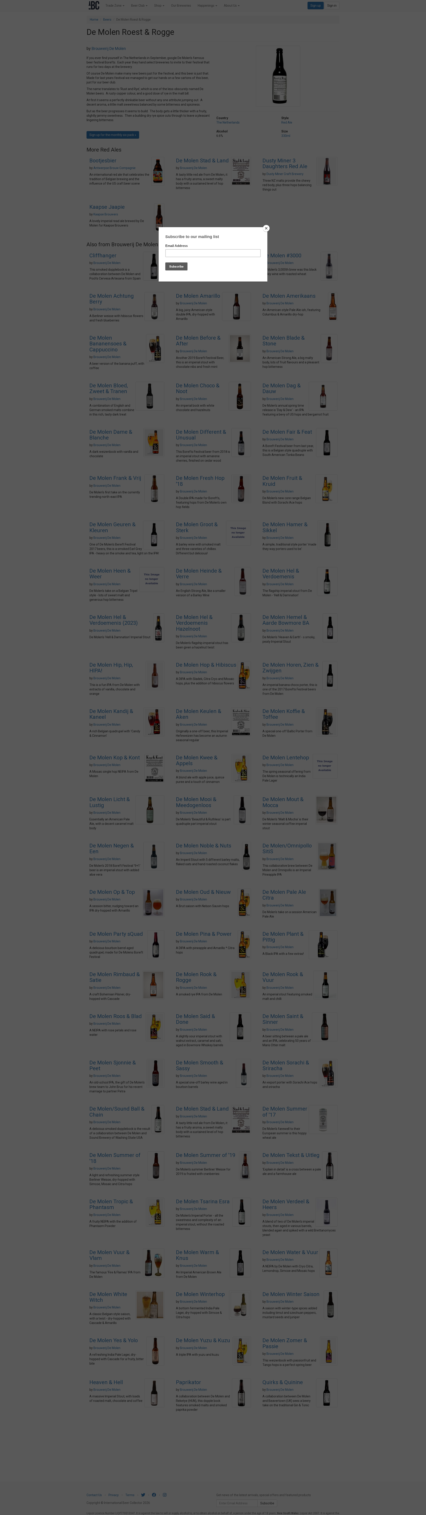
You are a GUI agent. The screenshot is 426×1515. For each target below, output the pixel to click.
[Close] (266, 228)
